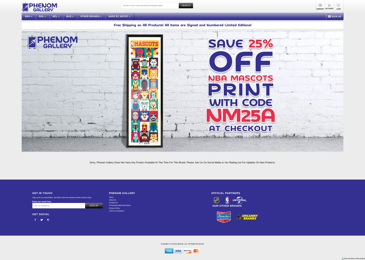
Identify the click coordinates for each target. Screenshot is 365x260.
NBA (28, 16)
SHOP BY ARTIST (119, 16)
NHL (41, 16)
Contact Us (113, 203)
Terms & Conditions (116, 211)
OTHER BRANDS (90, 16)
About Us (112, 200)
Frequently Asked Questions (120, 205)
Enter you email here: (41, 202)
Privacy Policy (114, 208)
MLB (69, 16)
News (111, 197)
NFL (55, 16)
